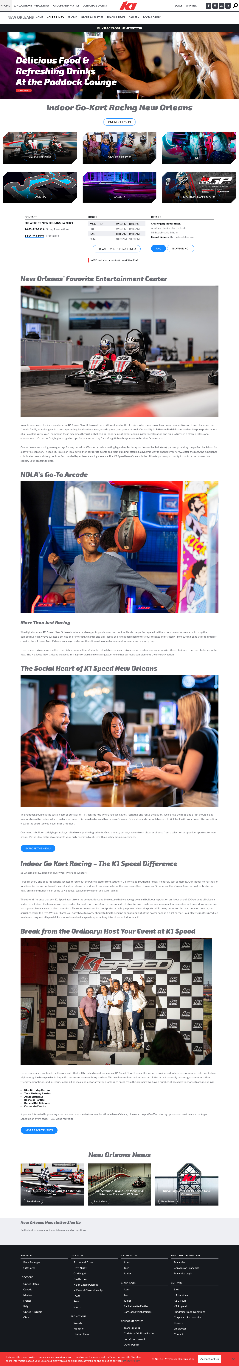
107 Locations (22, 5)
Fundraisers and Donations (189, 1312)
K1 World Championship (88, 1290)
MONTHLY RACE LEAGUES (199, 197)
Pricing (72, 17)
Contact (178, 1334)
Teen (126, 1268)
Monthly (78, 1328)
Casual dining (159, 236)
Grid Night (80, 1273)
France (27, 1300)
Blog (176, 1289)
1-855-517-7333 (34, 229)
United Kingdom (32, 1312)
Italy (25, 1306)
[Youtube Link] (221, 5)
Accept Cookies (209, 1359)
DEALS (178, 5)
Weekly (78, 1323)
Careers (178, 1323)
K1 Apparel (180, 1306)
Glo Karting (80, 1279)
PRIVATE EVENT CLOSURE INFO (116, 248)
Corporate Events (95, 5)
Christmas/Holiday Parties (139, 1333)
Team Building (132, 1328)
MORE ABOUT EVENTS (39, 1130)
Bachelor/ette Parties (136, 1306)
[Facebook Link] (208, 5)
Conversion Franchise (186, 1268)
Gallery (134, 17)
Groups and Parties (66, 5)
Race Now (42, 5)
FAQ (158, 248)
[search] (235, 5)
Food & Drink (152, 17)
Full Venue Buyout (134, 1339)
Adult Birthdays (33, 1096)
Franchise (179, 1262)
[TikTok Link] (228, 6)
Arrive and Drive (83, 1262)
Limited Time (81, 1334)
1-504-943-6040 (34, 235)
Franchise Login (183, 1273)
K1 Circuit (180, 1300)
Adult (127, 1262)
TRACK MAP (39, 196)
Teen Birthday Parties (37, 1093)
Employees (180, 1328)
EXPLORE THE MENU (38, 848)
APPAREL (191, 5)
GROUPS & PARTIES (119, 157)
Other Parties (131, 1344)
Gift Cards (29, 1268)
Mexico (27, 1295)
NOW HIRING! (180, 248)
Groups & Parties (92, 17)
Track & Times (116, 17)
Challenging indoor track (166, 223)
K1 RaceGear (181, 1295)
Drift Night (80, 1268)
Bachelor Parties (34, 1099)
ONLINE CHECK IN (119, 122)
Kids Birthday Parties (37, 1090)
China (26, 1317)
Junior (127, 1273)
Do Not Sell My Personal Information (173, 1359)
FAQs (77, 1296)
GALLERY (119, 196)
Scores (77, 1307)
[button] (233, 1359)
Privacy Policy (131, 1360)
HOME (6, 5)
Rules (77, 1301)
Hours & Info (55, 17)
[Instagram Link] (215, 5)
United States (31, 1284)
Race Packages (31, 1262)
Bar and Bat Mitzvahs (37, 1102)
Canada (27, 1289)
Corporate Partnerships (187, 1317)
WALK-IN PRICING (40, 157)
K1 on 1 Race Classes (86, 1284)
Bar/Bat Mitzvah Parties (137, 1312)
